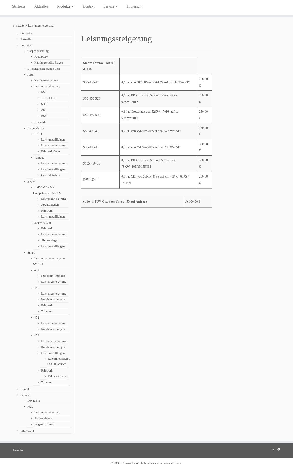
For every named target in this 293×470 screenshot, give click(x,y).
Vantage (39, 157)
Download (33, 400)
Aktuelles (41, 6)
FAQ (30, 406)
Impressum (134, 6)
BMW (31, 181)
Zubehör (46, 311)
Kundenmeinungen (46, 80)
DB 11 (38, 133)
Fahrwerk (40, 122)
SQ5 (43, 104)
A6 (43, 110)
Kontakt (88, 6)
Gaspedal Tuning (38, 51)
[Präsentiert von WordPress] (137, 462)
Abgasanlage (49, 240)
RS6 (43, 115)
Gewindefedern (50, 175)
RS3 (43, 92)
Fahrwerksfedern (58, 376)
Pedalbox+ (41, 56)
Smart (31, 252)
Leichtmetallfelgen (53, 139)
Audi (30, 74)
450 (36, 270)
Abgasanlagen (50, 204)
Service (109, 6)
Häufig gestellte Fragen (48, 62)
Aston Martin (35, 128)
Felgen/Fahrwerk (44, 424)
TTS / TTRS (48, 98)
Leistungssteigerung (47, 86)
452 (36, 317)
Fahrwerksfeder (50, 151)
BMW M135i (42, 222)
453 (36, 335)
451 (36, 287)
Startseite (18, 6)
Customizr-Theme (172, 463)
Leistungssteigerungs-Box (43, 68)
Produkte (64, 6)
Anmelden (18, 450)
